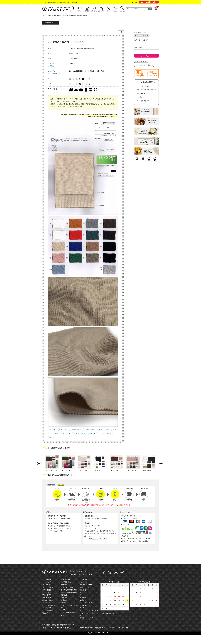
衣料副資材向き (66, 582)
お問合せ (83, 590)
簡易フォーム (84, 587)
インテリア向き (47, 608)
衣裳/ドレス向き (47, 600)
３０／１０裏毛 (82, 470)
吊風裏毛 (97, 470)
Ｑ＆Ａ (82, 608)
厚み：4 (52, 429)
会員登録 (83, 597)
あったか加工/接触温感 (69, 592)
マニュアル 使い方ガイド (89, 610)
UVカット (64, 603)
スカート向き (67, 433)
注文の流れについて (144, 86)
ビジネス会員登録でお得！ (148, 2)
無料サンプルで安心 (87, 618)
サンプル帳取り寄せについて (147, 90)
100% (114, 429)
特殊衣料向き (46, 597)
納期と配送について (144, 93)
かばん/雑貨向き (47, 610)
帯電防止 (64, 597)
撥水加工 (64, 584)
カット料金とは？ (54, 73)
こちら (94, 539)
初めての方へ (84, 582)
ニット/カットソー (76, 429)
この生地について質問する (144, 65)
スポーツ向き (46, 592)
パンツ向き (93, 433)
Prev (39, 464)
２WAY (63, 610)
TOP (43, 16)
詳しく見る (61, 485)
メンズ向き (46, 603)
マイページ (83, 592)
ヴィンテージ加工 (67, 587)
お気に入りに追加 (141, 61)
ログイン (134, 2)
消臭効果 (64, 595)
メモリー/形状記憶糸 (68, 613)
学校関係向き (65, 579)
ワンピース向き (106, 433)
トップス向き (80, 433)
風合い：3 (62, 429)
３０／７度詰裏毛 (132, 470)
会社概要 (83, 600)
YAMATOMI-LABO (86, 584)
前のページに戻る (51, 22)
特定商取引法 (84, 605)
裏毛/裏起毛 (91, 429)
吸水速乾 (64, 600)
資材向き (45, 613)
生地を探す (83, 579)
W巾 (50, 437)
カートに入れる (146, 56)
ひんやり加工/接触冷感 (69, 590)
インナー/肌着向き (48, 605)
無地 (100, 429)
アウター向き (53, 433)
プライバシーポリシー (87, 603)
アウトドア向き (47, 595)
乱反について (142, 97)
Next (161, 464)
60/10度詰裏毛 (147, 470)
